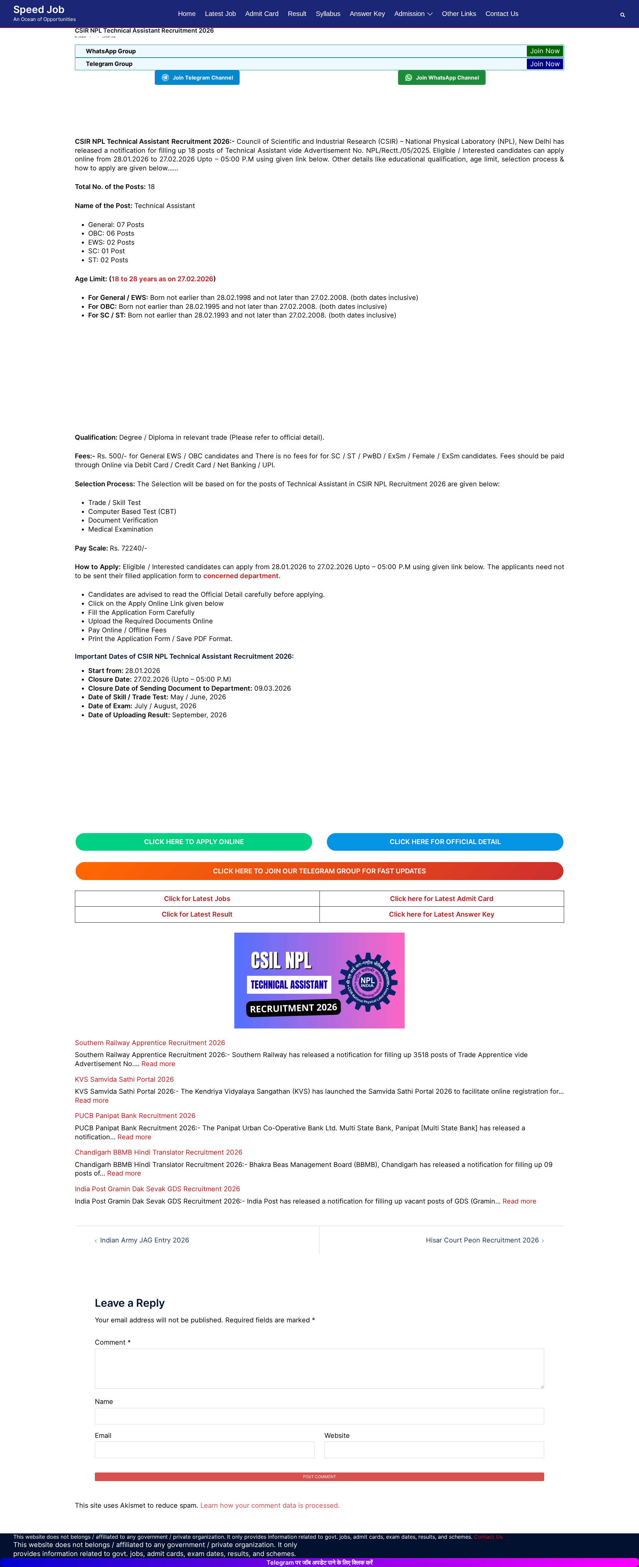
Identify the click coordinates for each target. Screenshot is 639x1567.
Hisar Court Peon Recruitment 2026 (482, 1240)
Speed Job (39, 9)
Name (104, 1402)
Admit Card (262, 13)
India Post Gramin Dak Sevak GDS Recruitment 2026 (157, 1189)
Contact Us (502, 13)
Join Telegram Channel (203, 77)
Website (337, 1436)
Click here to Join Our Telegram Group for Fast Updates (319, 871)
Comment (113, 1342)
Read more (158, 1064)
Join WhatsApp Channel (447, 77)
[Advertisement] (319, 110)
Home (187, 13)
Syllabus (328, 13)
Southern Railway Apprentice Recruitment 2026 (150, 1043)
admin (82, 37)
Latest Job (220, 13)
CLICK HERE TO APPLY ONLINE (194, 842)
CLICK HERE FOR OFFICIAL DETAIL (445, 842)
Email (103, 1436)
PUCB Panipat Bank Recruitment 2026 (135, 1116)
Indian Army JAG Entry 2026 (144, 1240)
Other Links (459, 13)
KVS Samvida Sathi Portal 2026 (124, 1079)
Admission (409, 13)
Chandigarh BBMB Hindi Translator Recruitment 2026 (158, 1152)
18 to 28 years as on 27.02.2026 (162, 279)
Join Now (545, 51)
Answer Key (367, 13)
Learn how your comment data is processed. (270, 1505)
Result (297, 13)
